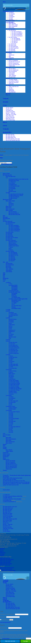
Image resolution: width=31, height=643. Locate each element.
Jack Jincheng (12, 75)
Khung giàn (11, 90)
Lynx (4, 433)
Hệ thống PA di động (14, 180)
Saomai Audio (6, 490)
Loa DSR (11, 420)
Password (3, 617)
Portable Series (13, 391)
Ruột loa (8, 78)
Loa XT (10, 405)
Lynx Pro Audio (6, 435)
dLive (10, 202)
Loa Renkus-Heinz (10, 406)
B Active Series (12, 371)
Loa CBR (11, 413)
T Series (11, 247)
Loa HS (10, 425)
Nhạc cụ (8, 95)
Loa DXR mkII (12, 421)
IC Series (11, 377)
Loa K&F (11, 18)
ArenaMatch (15, 286)
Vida (10, 338)
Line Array (11, 312)
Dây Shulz (8, 266)
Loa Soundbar (12, 188)
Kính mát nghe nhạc (11, 176)
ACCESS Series (13, 319)
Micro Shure (9, 443)
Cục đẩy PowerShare (17, 34)
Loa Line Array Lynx (13, 346)
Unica (10, 248)
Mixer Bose (11, 22)
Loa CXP (11, 399)
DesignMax (14, 293)
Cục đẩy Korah (12, 44)
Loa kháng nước (13, 184)
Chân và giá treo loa (13, 86)
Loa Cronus (11, 361)
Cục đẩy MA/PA (16, 38)
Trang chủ (5, 98)
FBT (4, 275)
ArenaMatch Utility (16, 300)
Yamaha (5, 470)
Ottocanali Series (13, 244)
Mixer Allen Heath (13, 25)
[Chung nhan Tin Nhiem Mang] (7, 570)
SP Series (11, 334)
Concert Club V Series (14, 411)
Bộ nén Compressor (14, 63)
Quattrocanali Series (14, 245)
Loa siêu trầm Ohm (13, 365)
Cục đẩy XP (15, 42)
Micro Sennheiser (10, 441)
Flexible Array (15, 301)
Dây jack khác (12, 77)
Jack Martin (11, 74)
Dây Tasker (8, 267)
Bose (4, 220)
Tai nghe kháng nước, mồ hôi (16, 195)
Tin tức (5, 105)
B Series (11, 372)
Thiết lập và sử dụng (11, 114)
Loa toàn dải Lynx (13, 352)
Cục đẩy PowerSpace (17, 36)
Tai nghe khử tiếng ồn (14, 197)
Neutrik (4, 444)
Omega (4, 447)
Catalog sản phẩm (10, 111)
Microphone (9, 52)
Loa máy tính (12, 187)
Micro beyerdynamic (11, 439)
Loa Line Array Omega (14, 383)
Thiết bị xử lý (9, 59)
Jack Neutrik (9, 271)
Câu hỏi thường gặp (8, 516)
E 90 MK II (11, 322)
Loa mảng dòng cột (13, 290)
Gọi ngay (25, 641)
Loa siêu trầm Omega (14, 390)
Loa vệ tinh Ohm (13, 368)
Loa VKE (11, 428)
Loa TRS (11, 367)
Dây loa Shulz (12, 68)
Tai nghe (8, 192)
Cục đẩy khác (12, 50)
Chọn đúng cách (10, 116)
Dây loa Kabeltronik (13, 70)
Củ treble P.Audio (13, 79)
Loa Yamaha (12, 14)
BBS (10, 56)
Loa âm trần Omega (13, 380)
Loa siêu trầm (12, 402)
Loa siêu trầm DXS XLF (14, 426)
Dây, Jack (8, 67)
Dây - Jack (5, 262)
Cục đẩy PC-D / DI (13, 255)
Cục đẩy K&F (12, 49)
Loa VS (10, 429)
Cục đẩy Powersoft (14, 48)
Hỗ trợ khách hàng (10, 120)
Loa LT (13, 304)
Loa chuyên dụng (16, 297)
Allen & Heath (6, 173)
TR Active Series (13, 392)
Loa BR (10, 360)
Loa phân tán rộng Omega (15, 388)
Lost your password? (5, 622)
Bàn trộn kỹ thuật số (14, 213)
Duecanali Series (13, 241)
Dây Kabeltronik (10, 265)
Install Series (12, 379)
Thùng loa (11, 89)
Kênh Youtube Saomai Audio (7, 567)
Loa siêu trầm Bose (16, 305)
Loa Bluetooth (12, 182)
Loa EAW (8, 309)
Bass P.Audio (9, 450)
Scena (10, 328)
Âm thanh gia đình (7, 175)
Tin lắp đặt (6, 129)
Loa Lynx (8, 341)
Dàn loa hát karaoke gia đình (13, 140)
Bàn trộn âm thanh (10, 20)
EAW (4, 274)
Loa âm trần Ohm (13, 357)
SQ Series (11, 205)
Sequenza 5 (12, 331)
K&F (4, 277)
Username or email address (7, 614)
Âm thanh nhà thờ (10, 134)
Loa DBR (11, 416)
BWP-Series (12, 373)
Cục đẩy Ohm (9, 239)
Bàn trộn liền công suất (14, 214)
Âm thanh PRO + (7, 132)
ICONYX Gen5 (12, 409)
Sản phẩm (5, 102)
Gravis (10, 323)
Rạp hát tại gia (12, 191)
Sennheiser (11, 55)
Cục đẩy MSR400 (16, 40)
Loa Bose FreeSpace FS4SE (8, 167)
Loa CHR (11, 414)
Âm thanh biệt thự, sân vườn (13, 138)
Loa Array (11, 358)
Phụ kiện (8, 85)
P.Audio (5, 448)
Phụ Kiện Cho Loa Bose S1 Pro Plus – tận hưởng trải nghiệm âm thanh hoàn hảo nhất (16, 484)
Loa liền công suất (13, 364)
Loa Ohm (8, 354)
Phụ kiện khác (12, 92)
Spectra (11, 335)
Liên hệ (5, 125)
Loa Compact (12, 398)
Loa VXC (11, 431)
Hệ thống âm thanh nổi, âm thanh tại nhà (18, 179)
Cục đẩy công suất (10, 29)
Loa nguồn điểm (13, 314)
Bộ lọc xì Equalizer (13, 60)
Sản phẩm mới (9, 110)
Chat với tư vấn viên (10, 641)
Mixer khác (11, 27)
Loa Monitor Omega (14, 386)
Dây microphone (13, 71)
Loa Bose (11, 12)
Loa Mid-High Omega (14, 384)
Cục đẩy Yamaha (13, 37)
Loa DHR (11, 417)
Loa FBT (8, 311)
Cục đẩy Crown (12, 45)
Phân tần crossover (13, 82)
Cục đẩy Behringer (13, 46)
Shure (10, 53)
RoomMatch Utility (16, 308)
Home (1, 155)
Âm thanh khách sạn (11, 137)
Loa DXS (11, 422)
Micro (4, 436)
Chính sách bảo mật (5, 558)
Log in (11, 619)
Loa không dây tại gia (14, 186)
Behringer (5, 217)
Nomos (10, 326)
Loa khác (11, 19)
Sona (10, 333)
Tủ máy (10, 88)
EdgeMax (14, 294)
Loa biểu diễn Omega (14, 382)
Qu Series (11, 203)
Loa (7, 11)
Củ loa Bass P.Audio (14, 81)
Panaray (14, 307)
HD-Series (11, 376)
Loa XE (10, 403)
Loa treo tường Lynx (14, 353)
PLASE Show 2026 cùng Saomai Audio (12, 478)
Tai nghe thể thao (13, 198)
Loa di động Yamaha (14, 418)
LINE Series (12, 324)
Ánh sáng (8, 93)
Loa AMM (14, 303)
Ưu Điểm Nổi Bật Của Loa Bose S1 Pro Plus (14, 480)
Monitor (11, 316)
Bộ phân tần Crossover (14, 62)
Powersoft (5, 452)
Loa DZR (11, 424)
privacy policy (5, 638)
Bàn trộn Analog (13, 211)
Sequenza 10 (12, 330)
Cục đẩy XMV (12, 259)
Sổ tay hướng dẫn (10, 117)
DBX (4, 273)
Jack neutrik (12, 72)
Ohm (4, 445)
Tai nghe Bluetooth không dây (16, 194)
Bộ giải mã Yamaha (10, 460)
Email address (4, 628)
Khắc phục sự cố (10, 118)
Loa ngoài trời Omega (14, 387)
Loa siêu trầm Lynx (13, 350)
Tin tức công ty (9, 107)
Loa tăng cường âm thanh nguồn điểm (18, 299)
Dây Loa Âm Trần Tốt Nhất (9, 479)
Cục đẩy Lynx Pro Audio (12, 237)
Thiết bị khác (12, 66)
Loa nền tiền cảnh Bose (14, 292)
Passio (10, 327)
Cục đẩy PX (15, 41)
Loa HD (10, 363)
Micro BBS (8, 437)
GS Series (11, 375)
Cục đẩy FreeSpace (16, 31)
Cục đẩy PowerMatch (17, 33)
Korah (4, 280)
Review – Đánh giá (10, 113)
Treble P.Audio (9, 451)
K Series (11, 356)
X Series (11, 250)
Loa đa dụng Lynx (13, 345)
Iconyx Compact (13, 407)
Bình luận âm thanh (7, 513)
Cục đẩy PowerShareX (14, 229)
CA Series (11, 320)
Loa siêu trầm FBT (13, 315)
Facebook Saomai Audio (6, 569)
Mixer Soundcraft (13, 26)
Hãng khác (11, 57)
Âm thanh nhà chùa (10, 136)
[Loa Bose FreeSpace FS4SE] (6, 164)
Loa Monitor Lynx (13, 349)
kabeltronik (5, 278)
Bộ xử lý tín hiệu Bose (11, 467)
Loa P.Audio (11, 16)
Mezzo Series (12, 243)
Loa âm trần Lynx (13, 342)
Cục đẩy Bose (12, 30)
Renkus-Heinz (6, 454)
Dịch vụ (5, 122)
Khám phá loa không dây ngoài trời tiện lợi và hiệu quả (16, 482)
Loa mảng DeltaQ (13, 285)
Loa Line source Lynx (14, 348)
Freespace (14, 296)
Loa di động (12, 183)
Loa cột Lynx (12, 343)
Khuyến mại (9, 109)
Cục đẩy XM (12, 258)
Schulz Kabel (6, 455)
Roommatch (15, 288)
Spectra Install (12, 337)
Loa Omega (9, 369)
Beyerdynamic (6, 218)
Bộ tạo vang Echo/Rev (14, 64)
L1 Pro (10, 284)
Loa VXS (11, 432)
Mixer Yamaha (12, 23)
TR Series (11, 394)
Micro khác (8, 440)
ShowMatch (14, 289)
